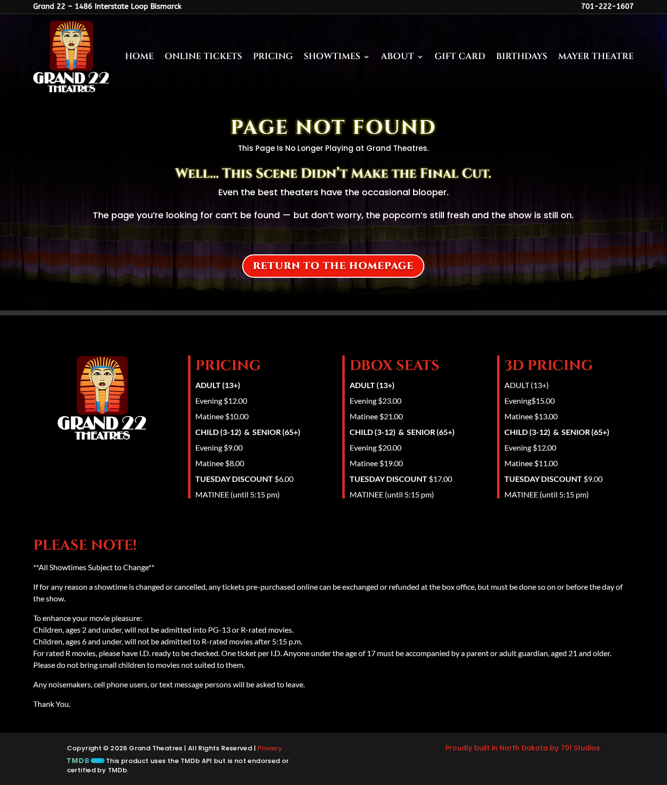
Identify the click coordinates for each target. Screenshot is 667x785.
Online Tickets (203, 56)
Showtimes (332, 56)
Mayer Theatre (596, 56)
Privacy (269, 748)
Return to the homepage (333, 265)
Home (139, 56)
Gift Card (460, 56)
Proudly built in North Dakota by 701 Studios (522, 748)
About (397, 56)
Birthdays (521, 56)
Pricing (273, 56)
